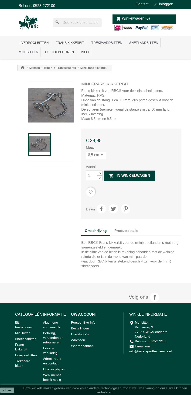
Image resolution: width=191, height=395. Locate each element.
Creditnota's (80, 334)
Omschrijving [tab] (96, 231)
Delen (101, 208)
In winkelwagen (129, 176)
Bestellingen (80, 328)
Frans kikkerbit (70, 43)
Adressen (78, 340)
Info (85, 52)
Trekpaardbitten (106, 43)
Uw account (84, 314)
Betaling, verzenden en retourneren (53, 337)
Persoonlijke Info (83, 322)
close (7, 390)
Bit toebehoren (59, 52)
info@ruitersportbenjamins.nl (150, 351)
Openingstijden (54, 369)
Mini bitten (28, 52)
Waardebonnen (82, 346)
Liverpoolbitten (34, 43)
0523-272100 (157, 341)
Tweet (113, 208)
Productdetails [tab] (126, 231)
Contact (142, 4)
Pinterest (125, 208)
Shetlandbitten (143, 43)
